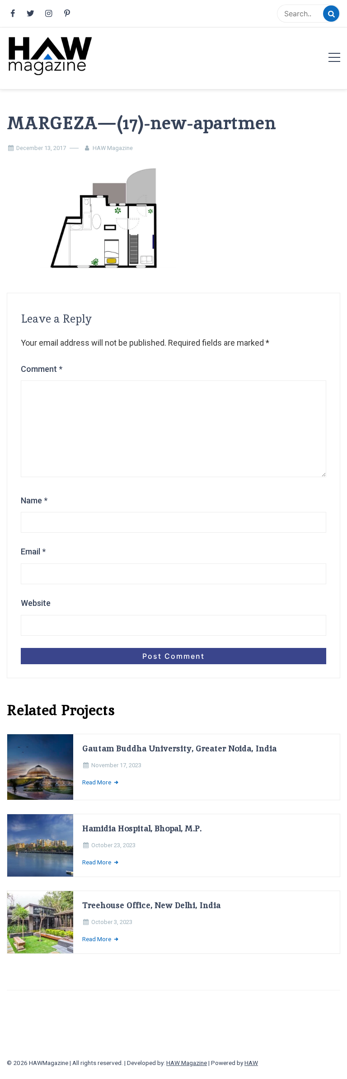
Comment (41, 369)
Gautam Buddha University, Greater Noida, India (179, 748)
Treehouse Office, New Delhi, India (151, 905)
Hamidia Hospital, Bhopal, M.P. (142, 828)
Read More (97, 782)
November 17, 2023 (116, 765)
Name (34, 500)
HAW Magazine (113, 148)
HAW (251, 1062)
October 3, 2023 (111, 922)
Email (33, 551)
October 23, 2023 (113, 845)
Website (36, 603)
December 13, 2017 (41, 148)
